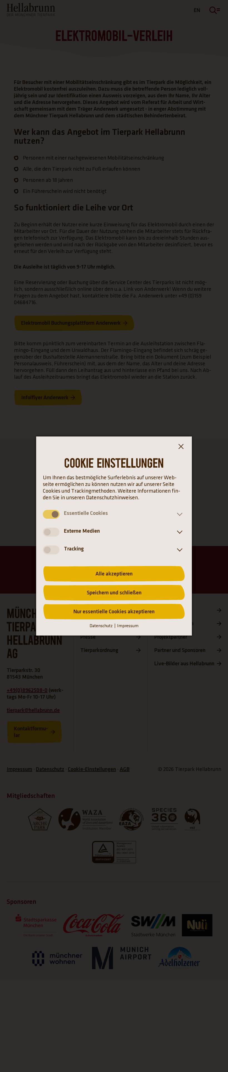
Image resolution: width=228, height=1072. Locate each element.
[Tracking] (178, 550)
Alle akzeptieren (114, 573)
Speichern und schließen (114, 592)
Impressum (127, 626)
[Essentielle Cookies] (178, 514)
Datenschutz (101, 626)
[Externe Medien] (178, 532)
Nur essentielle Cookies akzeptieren (114, 611)
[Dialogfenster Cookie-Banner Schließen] (180, 447)
